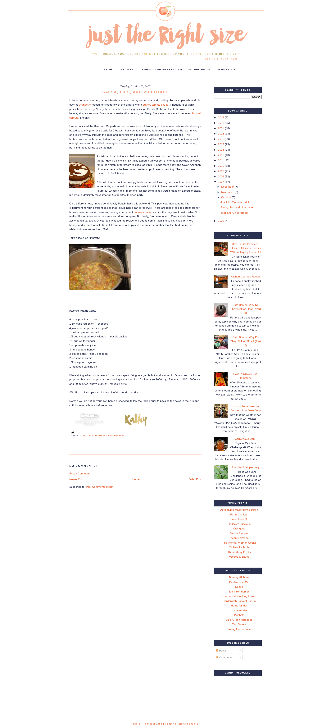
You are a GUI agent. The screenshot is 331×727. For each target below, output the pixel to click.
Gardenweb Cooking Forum (239, 596)
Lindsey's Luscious (239, 523)
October (226, 197)
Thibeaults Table (239, 547)
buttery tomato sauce (155, 104)
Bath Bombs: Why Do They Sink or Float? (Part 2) (245, 341)
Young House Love (239, 629)
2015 (221, 138)
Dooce (239, 586)
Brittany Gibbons (239, 577)
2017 (221, 128)
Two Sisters (239, 624)
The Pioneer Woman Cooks (239, 542)
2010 (221, 165)
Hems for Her (239, 605)
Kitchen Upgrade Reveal (245, 276)
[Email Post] (72, 432)
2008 (221, 176)
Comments (225, 657)
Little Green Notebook (239, 619)
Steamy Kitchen (239, 537)
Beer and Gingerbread (234, 212)
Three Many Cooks (239, 552)
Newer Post (76, 479)
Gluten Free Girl (239, 519)
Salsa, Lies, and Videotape (236, 207)
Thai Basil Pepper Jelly (245, 467)
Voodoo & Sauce (239, 556)
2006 (221, 220)
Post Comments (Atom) (100, 486)
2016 (221, 133)
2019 (221, 117)
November (228, 192)
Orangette (85, 104)
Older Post (195, 479)
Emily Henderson (239, 591)
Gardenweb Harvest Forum (239, 600)
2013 (221, 149)
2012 (221, 155)
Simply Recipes (239, 533)
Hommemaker (239, 610)
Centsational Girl (239, 582)
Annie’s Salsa (143, 212)
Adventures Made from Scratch (239, 509)
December (228, 186)
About (108, 69)
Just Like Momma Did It (234, 201)
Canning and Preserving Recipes (102, 435)
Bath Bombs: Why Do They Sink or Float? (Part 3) (245, 308)
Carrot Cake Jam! (245, 438)
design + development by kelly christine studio (165, 724)
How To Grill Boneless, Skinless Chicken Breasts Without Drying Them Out (245, 248)
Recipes (127, 69)
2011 (221, 160)
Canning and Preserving (161, 69)
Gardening (226, 69)
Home (136, 479)
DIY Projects (199, 69)
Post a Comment (79, 473)
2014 (221, 144)
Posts (222, 650)
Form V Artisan (239, 514)
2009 (221, 171)
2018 (221, 122)
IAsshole (239, 614)
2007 (221, 181)
